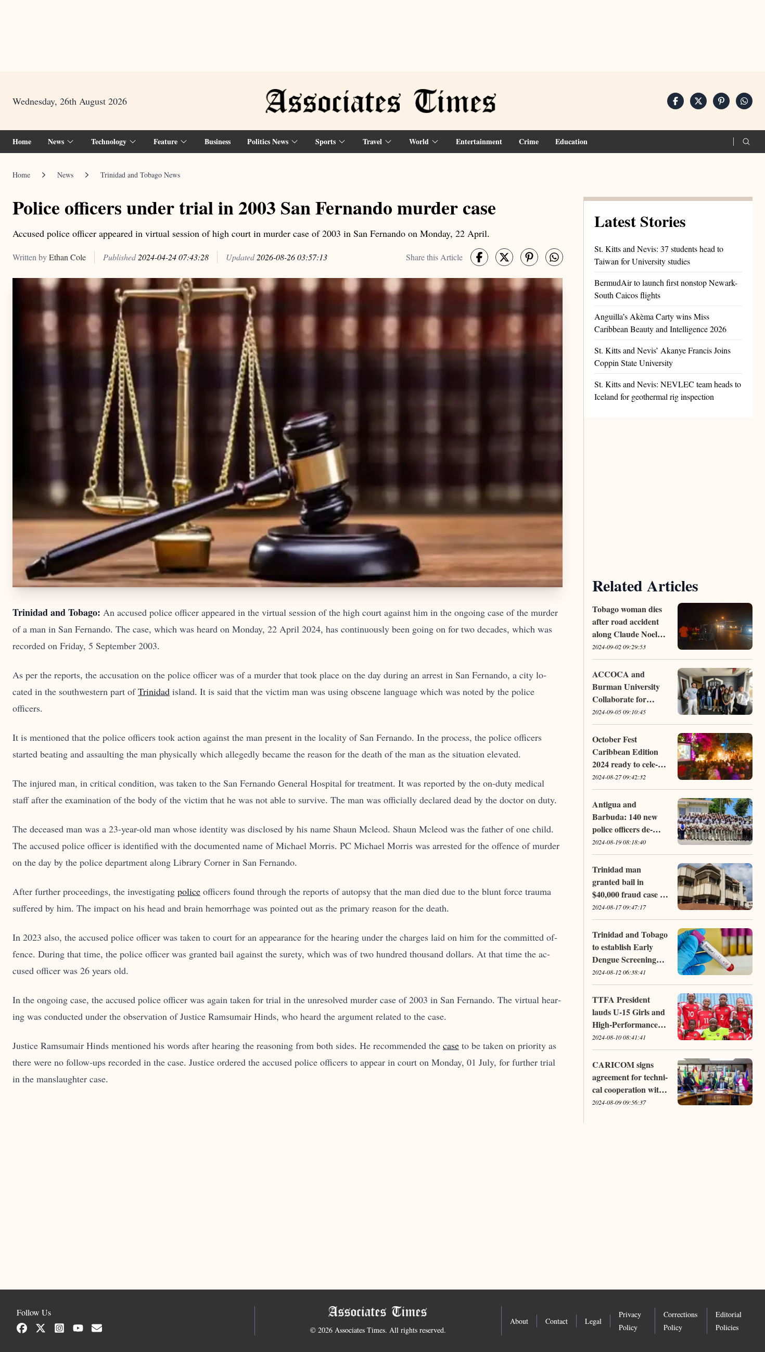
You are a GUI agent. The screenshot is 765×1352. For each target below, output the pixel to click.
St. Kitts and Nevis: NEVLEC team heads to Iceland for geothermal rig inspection (667, 390)
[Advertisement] (382, 31)
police (188, 891)
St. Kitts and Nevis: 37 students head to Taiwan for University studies (658, 255)
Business (218, 141)
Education (571, 141)
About (519, 1321)
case (451, 1045)
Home (21, 141)
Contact (556, 1321)
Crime (529, 141)
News (65, 175)
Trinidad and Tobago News (140, 175)
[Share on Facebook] (675, 101)
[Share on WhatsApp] (744, 101)
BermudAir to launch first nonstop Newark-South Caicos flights (665, 288)
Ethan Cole (67, 256)
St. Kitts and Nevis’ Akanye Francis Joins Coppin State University (662, 356)
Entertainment (479, 141)
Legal (593, 1321)
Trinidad (154, 691)
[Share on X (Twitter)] (698, 101)
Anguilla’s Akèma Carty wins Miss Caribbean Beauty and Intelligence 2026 (660, 322)
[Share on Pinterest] (721, 101)
